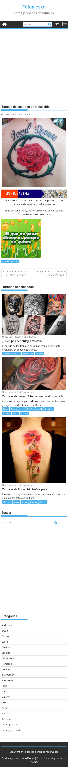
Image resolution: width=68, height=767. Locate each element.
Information (7, 680)
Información (28, 353)
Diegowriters (28, 392)
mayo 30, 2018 (11, 392)
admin (30, 114)
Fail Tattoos (7, 658)
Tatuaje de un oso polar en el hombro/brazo (50, 273)
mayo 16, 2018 (11, 485)
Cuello (22, 409)
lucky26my (31, 337)
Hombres (16, 353)
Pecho (4, 707)
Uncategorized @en (12, 730)
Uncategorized (9, 724)
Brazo (5, 409)
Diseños (6, 353)
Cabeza (14, 409)
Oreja (4, 702)
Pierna (4, 713)
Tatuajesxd (34, 7)
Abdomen (7, 502)
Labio (4, 685)
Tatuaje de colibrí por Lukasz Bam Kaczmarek (15, 273)
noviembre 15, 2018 (13, 337)
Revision (6, 718)
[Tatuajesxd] (4, 24)
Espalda (5, 261)
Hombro (6, 413)
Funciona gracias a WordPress (17, 758)
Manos (15, 413)
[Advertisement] (34, 65)
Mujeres (14, 261)
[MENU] (64, 24)
